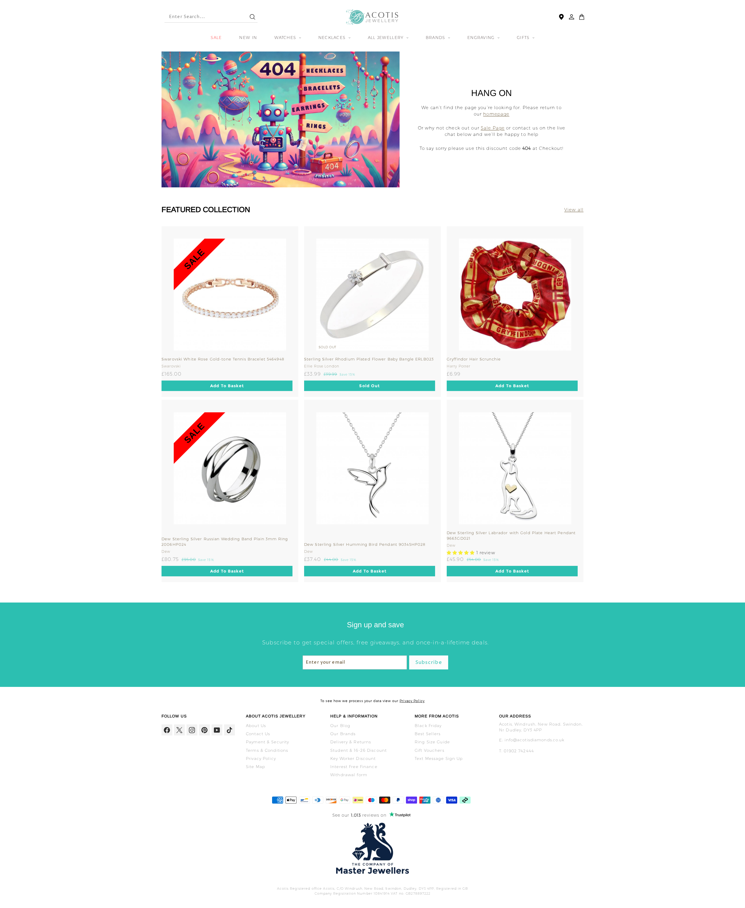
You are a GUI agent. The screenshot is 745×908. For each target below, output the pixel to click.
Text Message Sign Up (439, 758)
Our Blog (340, 725)
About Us (256, 725)
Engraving (481, 37)
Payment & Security (267, 742)
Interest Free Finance (353, 766)
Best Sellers (428, 733)
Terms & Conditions (267, 750)
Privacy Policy (412, 701)
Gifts (524, 37)
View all (573, 209)
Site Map (255, 766)
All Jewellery (386, 37)
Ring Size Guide (432, 742)
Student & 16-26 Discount (358, 750)
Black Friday (428, 725)
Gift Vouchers (429, 750)
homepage (496, 114)
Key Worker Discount (353, 758)
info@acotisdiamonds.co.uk (534, 740)
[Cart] (582, 17)
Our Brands (343, 733)
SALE (216, 37)
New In (248, 37)
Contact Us (258, 733)
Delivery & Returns (350, 742)
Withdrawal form (348, 774)
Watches (285, 37)
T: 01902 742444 (516, 751)
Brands (436, 37)
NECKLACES (332, 37)
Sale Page (493, 128)
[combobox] (201, 17)
